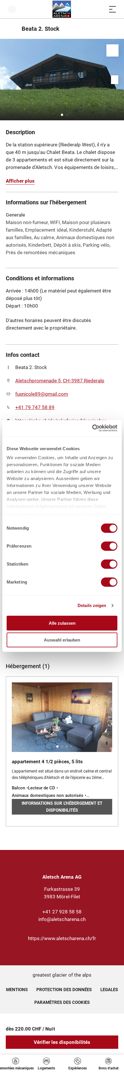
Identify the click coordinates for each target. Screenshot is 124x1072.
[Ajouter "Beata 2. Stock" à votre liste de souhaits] (112, 50)
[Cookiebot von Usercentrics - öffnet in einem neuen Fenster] (92, 428)
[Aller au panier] (101, 9)
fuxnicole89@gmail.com (41, 394)
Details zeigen (92, 605)
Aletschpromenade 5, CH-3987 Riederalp (59, 381)
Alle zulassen (62, 623)
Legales (109, 989)
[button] (62, 115)
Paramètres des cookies (62, 1001)
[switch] (109, 546)
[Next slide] (118, 79)
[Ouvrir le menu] (112, 9)
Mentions (17, 989)
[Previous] (11, 28)
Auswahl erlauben (62, 639)
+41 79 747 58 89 (35, 407)
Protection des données (64, 989)
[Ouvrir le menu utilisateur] (12, 9)
